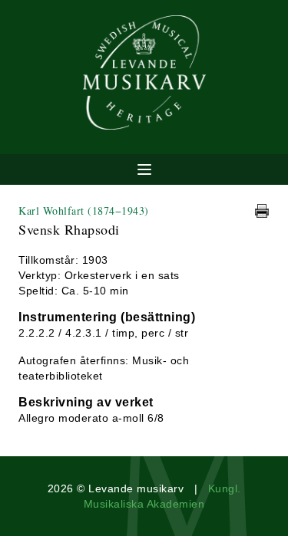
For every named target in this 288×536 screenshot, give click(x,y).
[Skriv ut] (262, 211)
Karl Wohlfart (83, 210)
